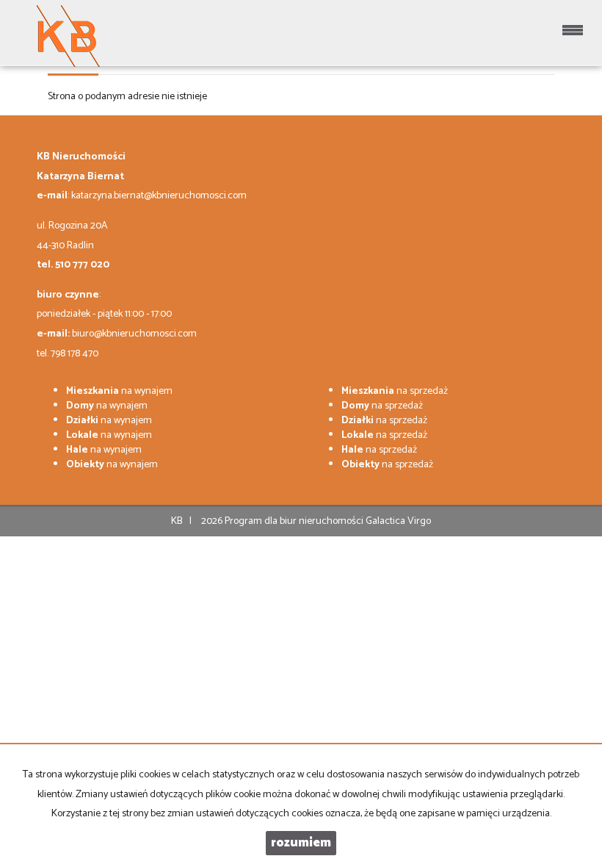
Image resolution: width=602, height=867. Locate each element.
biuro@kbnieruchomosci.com (134, 333)
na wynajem (119, 391)
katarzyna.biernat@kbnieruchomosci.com (159, 195)
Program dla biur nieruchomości (295, 521)
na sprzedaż (394, 391)
